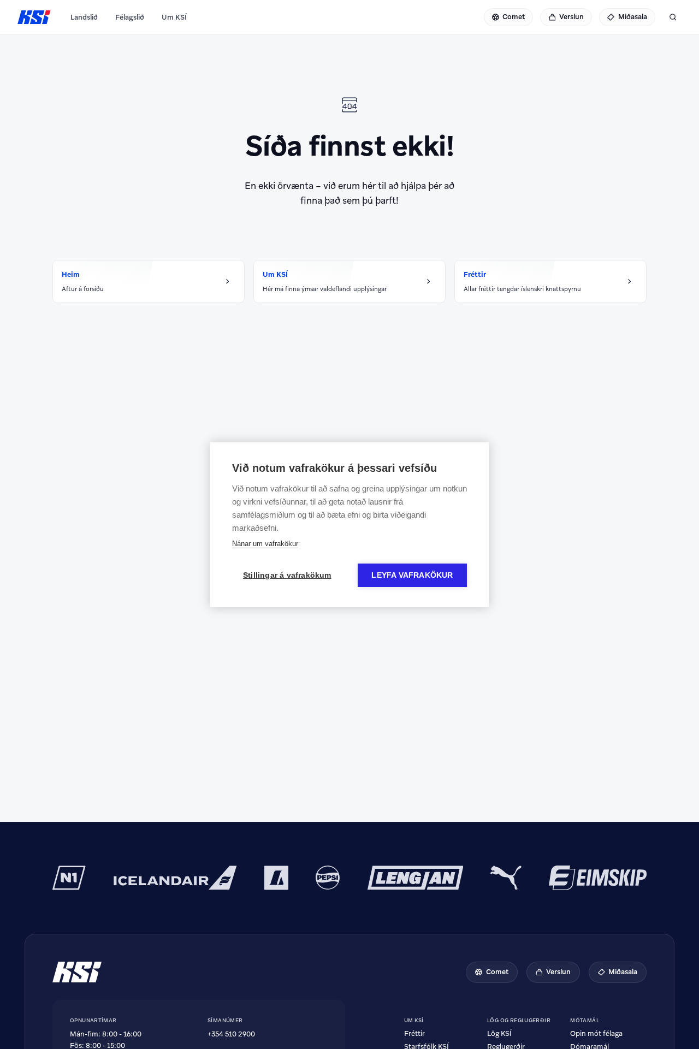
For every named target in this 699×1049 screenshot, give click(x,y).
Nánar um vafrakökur (265, 544)
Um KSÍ (174, 17)
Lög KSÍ (499, 1033)
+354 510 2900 (231, 1034)
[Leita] (673, 17)
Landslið (84, 17)
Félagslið (129, 17)
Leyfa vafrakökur (412, 575)
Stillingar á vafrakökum (287, 575)
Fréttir (414, 1033)
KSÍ (34, 17)
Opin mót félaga (596, 1033)
